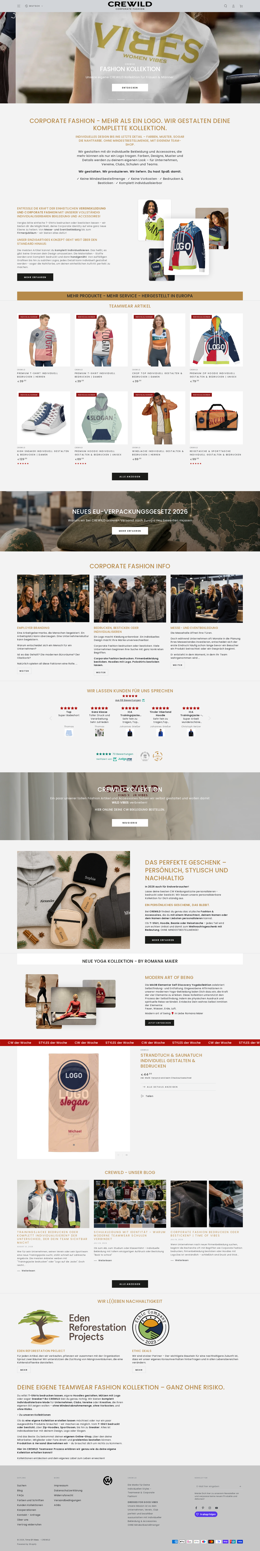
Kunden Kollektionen (30, 1505)
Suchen (21, 1485)
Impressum (61, 1485)
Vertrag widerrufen (29, 1524)
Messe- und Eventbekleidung (62, 229)
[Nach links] (118, 1155)
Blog (20, 1490)
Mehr (24, 1370)
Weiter (24, 671)
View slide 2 (121, 97)
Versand (155, 1078)
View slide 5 (148, 97)
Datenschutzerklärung (68, 1490)
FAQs (20, 1495)
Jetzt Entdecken (159, 1023)
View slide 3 (130, 97)
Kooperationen (26, 1510)
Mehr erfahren (35, 277)
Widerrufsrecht (63, 1495)
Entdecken (234, 87)
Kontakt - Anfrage (28, 1515)
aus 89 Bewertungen (128, 700)
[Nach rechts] (126, 1155)
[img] (130, 696)
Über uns (22, 1519)
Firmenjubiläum (26, 233)
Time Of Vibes (32, 1539)
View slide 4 (139, 97)
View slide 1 (112, 97)
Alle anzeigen (129, 476)
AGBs (57, 1505)
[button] (225, 6)
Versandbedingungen (67, 1500)
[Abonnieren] (241, 1486)
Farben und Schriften (30, 1500)
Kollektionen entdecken (32, 1458)
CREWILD (145, 1050)
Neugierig (130, 822)
